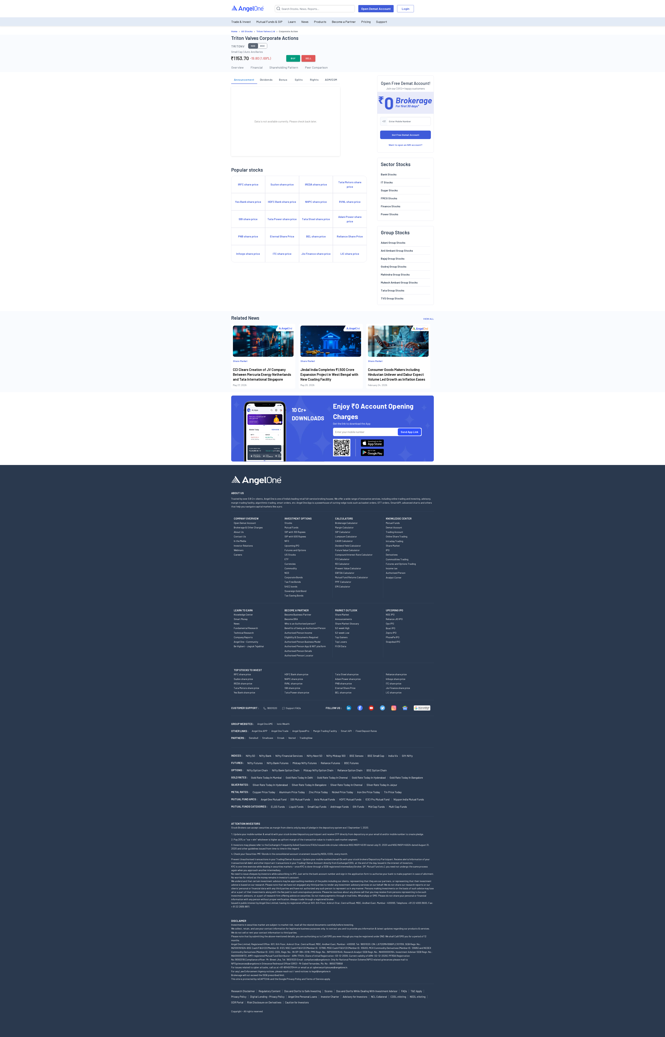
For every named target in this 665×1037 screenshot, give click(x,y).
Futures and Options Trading (401, 563)
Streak (280, 737)
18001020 (272, 708)
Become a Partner (344, 22)
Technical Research (244, 632)
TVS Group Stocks (392, 298)
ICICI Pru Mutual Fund (377, 799)
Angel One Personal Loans (302, 996)
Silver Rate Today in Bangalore (309, 784)
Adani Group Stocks (393, 242)
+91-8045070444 (288, 967)
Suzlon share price (243, 678)
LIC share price (393, 692)
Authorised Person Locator (299, 655)
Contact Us (240, 536)
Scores (328, 991)
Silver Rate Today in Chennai (346, 784)
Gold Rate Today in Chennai (332, 777)
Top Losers (341, 641)
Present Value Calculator (348, 568)
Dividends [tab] (266, 79)
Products (320, 22)
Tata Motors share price (246, 687)
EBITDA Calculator (344, 572)
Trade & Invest (241, 22)
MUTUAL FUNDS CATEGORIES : (249, 806)
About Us (239, 531)
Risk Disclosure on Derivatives (264, 1002)
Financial (257, 67)
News (304, 22)
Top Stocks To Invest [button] (248, 670)
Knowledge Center (243, 614)
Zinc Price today (318, 792)
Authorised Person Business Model (302, 641)
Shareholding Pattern (283, 67)
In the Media (240, 540)
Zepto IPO (391, 632)
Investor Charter (330, 996)
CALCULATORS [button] (344, 518)
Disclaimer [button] (238, 920)
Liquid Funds (296, 806)
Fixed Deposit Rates (366, 730)
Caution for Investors (297, 1002)
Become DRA (291, 619)
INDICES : (236, 755)
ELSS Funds (278, 806)
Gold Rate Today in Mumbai (266, 777)
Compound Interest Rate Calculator (354, 554)
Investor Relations (243, 545)
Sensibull (253, 737)
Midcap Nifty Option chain (318, 770)
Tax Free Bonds (293, 581)
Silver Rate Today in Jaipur (382, 784)
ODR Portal (237, 1002)
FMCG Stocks (389, 198)
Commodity (291, 568)
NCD (287, 572)
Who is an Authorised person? (300, 623)
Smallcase (267, 737)
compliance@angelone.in (317, 959)
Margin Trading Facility (325, 730)
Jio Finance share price (398, 687)
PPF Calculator (343, 581)
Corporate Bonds (294, 577)
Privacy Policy (294, 978)
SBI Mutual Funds (300, 799)
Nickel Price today (342, 792)
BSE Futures (351, 763)
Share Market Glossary (347, 623)
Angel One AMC (265, 723)
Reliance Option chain (349, 770)
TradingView (306, 737)
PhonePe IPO (392, 637)
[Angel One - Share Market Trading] (247, 9)
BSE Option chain (376, 770)
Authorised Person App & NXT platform (305, 646)
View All (428, 318)
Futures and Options (295, 550)
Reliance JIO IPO (394, 619)
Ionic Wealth (283, 723)
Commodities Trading (397, 559)
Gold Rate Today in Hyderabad (369, 777)
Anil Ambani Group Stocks (397, 250)
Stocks (288, 522)
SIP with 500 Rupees (295, 536)
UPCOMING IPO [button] (394, 610)
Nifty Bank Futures (278, 763)
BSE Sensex (356, 755)
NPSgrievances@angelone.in (246, 963)
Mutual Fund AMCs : (244, 799)
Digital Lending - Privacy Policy (267, 996)
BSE (262, 45)
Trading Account (394, 531)
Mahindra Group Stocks (395, 274)
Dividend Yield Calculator (348, 545)
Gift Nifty (407, 755)
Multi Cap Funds (398, 806)
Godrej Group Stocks (393, 266)
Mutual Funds (291, 527)
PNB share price (343, 683)
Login (405, 9)
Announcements (343, 619)
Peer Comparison (316, 67)
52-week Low (342, 632)
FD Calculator (342, 559)
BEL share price (343, 692)
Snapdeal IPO (393, 641)
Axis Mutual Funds (324, 799)
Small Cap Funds (317, 806)
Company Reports (243, 637)
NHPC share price (294, 678)
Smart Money (240, 619)
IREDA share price (243, 683)
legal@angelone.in (321, 971)
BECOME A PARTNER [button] (297, 610)
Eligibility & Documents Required (301, 637)
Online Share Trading (396, 536)
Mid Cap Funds (376, 806)
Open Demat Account (376, 9)
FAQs (404, 991)
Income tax (391, 568)
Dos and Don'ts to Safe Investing (302, 991)
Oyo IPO (390, 623)
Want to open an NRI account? (405, 144)
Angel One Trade (279, 730)
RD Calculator (342, 563)
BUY (293, 58)
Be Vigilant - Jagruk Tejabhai (249, 646)
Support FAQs (293, 708)
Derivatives (392, 554)
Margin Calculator (344, 527)
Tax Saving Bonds (294, 595)
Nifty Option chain (257, 770)
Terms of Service (315, 978)
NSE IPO (390, 614)
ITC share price (393, 683)
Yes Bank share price (244, 692)
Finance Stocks (390, 206)
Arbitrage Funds (339, 806)
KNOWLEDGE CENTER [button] (398, 518)
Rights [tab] (314, 79)
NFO (287, 540)
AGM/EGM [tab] (331, 79)
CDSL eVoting (398, 996)
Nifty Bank (265, 755)
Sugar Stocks (389, 190)
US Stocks (290, 554)
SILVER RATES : (240, 784)
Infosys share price (395, 678)
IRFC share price (242, 674)
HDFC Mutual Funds (350, 799)
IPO (387, 550)
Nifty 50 (250, 755)
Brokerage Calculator (346, 522)
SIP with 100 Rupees (295, 531)
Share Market (393, 545)
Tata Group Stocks (392, 290)
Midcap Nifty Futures (304, 763)
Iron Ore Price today (368, 792)
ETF (287, 559)
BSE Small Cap (375, 755)
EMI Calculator (342, 586)
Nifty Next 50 (314, 755)
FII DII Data (340, 646)
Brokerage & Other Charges (248, 527)
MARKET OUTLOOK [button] (346, 610)
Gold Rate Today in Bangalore (406, 777)
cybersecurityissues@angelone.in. (330, 967)
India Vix (393, 755)
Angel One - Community (246, 641)
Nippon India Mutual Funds (408, 799)
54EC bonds (291, 586)
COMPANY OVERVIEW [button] (246, 518)
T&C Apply (416, 991)
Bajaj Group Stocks (393, 258)
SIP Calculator (342, 531)
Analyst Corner (393, 577)
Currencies (290, 563)
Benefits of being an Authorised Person (305, 628)
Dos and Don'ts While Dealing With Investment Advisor (366, 991)
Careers (238, 554)
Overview (237, 67)
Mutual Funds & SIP (269, 22)
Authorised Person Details (298, 650)
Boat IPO (390, 628)
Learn (292, 22)
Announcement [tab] (244, 79)
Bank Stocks (389, 174)
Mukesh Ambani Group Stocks (399, 282)
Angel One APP (259, 730)
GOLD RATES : (239, 777)
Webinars (238, 550)
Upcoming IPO (292, 545)
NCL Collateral (379, 996)
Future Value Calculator (347, 550)
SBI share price (292, 687)
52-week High (342, 628)
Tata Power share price (297, 692)
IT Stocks (387, 182)
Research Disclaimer (243, 991)
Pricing (366, 22)
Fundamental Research (246, 628)
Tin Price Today (393, 792)
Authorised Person (395, 572)
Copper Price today (264, 792)
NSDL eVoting (417, 996)
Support (381, 22)
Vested (292, 737)
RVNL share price (293, 683)
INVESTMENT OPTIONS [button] (298, 518)
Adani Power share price (348, 678)
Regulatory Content (270, 991)
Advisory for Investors (355, 996)
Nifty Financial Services (289, 755)
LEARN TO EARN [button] (243, 610)
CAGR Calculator (344, 540)
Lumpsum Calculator (346, 536)
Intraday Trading (394, 541)
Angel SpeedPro (300, 730)
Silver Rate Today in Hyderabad (270, 784)
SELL (308, 58)
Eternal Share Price (345, 687)
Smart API (346, 730)
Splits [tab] (299, 79)
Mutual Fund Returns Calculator (351, 577)
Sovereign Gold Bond (295, 591)
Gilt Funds (358, 806)
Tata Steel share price (346, 674)
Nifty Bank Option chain (285, 770)
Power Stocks (389, 214)
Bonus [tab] (283, 79)
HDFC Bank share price (296, 674)
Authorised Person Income (298, 632)
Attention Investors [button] (245, 823)
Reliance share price (396, 674)
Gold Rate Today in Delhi (299, 777)
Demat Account (394, 527)
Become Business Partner (298, 614)
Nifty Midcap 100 (335, 755)
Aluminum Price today (292, 792)
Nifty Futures (255, 763)
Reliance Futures (330, 763)
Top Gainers (341, 637)
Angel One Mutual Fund (273, 799)
